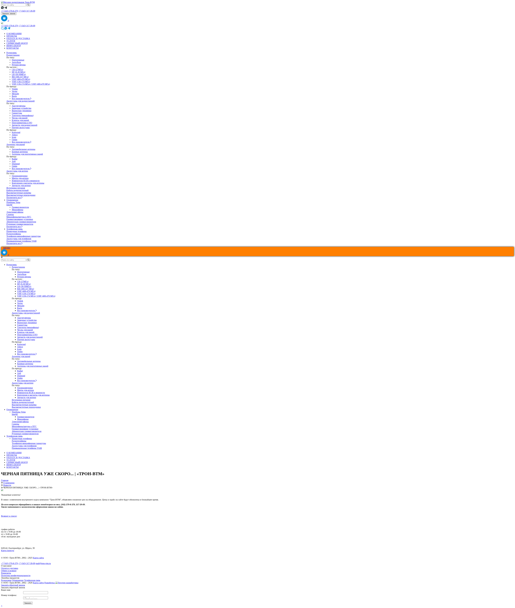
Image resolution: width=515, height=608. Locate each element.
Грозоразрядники (19, 176)
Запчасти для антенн (21, 185)
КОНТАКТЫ (12, 48)
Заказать (28, 603)
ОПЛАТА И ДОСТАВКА (18, 38)
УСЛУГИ (10, 41)
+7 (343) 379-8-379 (9, 11)
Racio (14, 96)
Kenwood (16, 132)
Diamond (16, 164)
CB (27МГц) (17, 69)
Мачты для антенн (20, 178)
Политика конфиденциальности (15, 575)
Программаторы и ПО (22, 123)
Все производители (21, 98)
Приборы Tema (13, 202)
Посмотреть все (13, 197)
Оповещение (12, 200)
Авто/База (16, 62)
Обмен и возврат (8, 570)
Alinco (15, 135)
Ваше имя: (6, 590)
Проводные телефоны (16, 231)
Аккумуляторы (18, 106)
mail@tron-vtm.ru (43, 563)
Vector (14, 91)
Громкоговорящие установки (19, 219)
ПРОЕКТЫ (11, 36)
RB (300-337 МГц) (20, 77)
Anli (14, 161)
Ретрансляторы (19, 65)
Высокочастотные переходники (20, 195)
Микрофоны (17, 209)
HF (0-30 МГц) (18, 72)
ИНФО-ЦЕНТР (13, 46)
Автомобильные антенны (23, 149)
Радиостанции (13, 55)
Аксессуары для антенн (17, 171)
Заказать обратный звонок (13, 585)
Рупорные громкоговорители (19, 224)
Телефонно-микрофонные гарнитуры (23, 236)
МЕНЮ (6, 248)
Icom (14, 137)
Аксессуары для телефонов (18, 238)
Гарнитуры (17, 113)
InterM (9, 205)
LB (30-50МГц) (19, 74)
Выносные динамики (21, 110)
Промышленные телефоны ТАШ (21, 241)
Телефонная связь (14, 229)
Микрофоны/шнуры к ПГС (18, 217)
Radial (14, 159)
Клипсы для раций (20, 120)
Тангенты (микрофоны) (23, 115)
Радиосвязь (11, 53)
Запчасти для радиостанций (24, 125)
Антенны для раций (15, 144)
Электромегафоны (14, 212)
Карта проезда (7, 550)
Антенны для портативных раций (27, 154)
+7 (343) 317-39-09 (26, 11)
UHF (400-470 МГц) (21, 79)
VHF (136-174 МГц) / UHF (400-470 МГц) (31, 84)
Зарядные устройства (21, 108)
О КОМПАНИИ (14, 33)
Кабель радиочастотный (17, 190)
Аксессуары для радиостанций (20, 101)
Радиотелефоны (13, 234)
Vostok (15, 89)
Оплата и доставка (9, 568)
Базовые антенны (20, 152)
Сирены (10, 214)
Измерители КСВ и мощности (26, 181)
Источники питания (15, 188)
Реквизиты (6, 573)
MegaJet (15, 94)
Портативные (18, 60)
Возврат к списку (9, 516)
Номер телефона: (9, 595)
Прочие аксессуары (21, 127)
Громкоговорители (20, 207)
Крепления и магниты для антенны (28, 183)
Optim (14, 139)
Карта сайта (38, 558)
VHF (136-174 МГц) (21, 81)
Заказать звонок (8, 14)
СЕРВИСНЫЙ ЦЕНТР (17, 43)
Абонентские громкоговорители (21, 222)
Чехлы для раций (19, 118)
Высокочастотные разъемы (18, 193)
